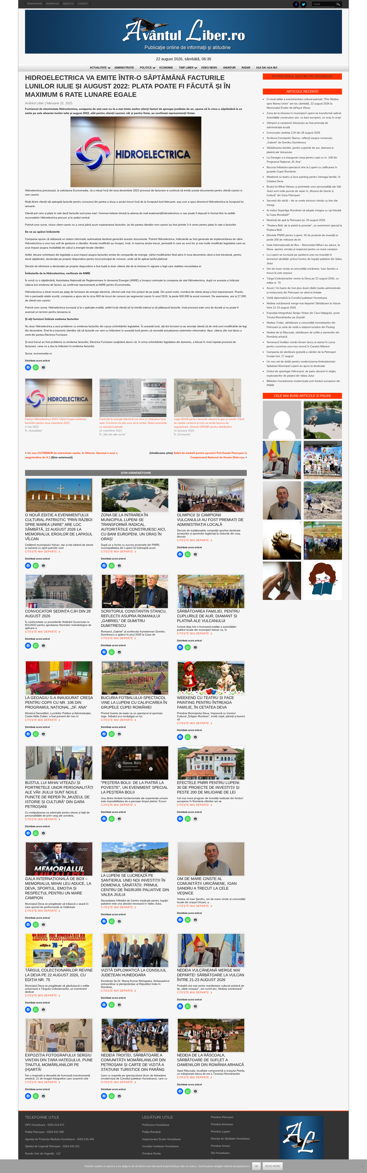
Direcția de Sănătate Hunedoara (230, 1138)
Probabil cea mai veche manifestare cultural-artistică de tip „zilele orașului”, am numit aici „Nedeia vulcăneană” (210, 987)
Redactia (68, 3)
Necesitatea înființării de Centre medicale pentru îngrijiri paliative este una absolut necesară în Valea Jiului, (134, 902)
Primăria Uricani (220, 1145)
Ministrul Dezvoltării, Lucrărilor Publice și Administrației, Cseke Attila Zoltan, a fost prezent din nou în (58, 715)
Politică (146, 67)
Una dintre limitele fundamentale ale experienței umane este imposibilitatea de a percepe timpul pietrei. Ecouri (134, 800)
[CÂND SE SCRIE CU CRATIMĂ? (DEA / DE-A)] (323, 581)
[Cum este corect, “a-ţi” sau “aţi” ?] (282, 420)
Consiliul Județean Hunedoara (160, 1146)
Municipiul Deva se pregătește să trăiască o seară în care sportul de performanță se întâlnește (57, 905)
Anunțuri (229, 67)
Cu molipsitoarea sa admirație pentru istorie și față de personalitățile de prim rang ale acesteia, (57, 814)
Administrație (124, 67)
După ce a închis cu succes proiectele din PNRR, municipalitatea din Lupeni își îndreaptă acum (130, 546)
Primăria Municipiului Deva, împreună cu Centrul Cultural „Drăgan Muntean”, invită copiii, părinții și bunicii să (211, 716)
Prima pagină (34, 3)
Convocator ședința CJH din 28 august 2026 (293, 132)
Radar (246, 67)
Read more (272, 1166)
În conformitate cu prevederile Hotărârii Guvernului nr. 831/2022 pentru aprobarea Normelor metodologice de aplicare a (58, 625)
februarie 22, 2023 (59, 103)
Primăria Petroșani (222, 1117)
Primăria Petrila (151, 1153)
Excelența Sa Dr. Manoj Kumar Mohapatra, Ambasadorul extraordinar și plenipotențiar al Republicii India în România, (135, 984)
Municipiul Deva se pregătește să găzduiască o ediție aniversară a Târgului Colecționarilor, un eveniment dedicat (57, 988)
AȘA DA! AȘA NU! (266, 67)
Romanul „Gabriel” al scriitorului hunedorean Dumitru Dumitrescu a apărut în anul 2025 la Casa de (133, 633)
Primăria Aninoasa (222, 1124)
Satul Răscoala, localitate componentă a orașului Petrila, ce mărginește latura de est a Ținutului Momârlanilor (211, 1072)
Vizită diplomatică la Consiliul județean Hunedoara (297, 297)
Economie (166, 67)
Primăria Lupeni (220, 1131)
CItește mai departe (41, 551)
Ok (256, 1166)
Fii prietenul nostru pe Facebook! (302, 76)
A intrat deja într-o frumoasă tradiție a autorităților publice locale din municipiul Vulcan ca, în (206, 628)
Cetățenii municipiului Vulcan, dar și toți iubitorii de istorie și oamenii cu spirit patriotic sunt (59, 546)
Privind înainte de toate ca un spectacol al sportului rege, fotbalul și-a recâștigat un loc (131, 715)
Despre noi (52, 3)
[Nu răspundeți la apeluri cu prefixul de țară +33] (282, 581)
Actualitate (98, 67)
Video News (209, 67)
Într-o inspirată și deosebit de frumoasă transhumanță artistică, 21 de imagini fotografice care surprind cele (57, 1077)
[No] (362, 1166)
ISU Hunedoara (220, 1152)
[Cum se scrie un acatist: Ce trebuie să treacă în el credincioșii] (282, 541)
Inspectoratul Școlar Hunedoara (161, 1139)
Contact (83, 3)
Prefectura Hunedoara (155, 1124)
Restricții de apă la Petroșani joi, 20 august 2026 (296, 220)
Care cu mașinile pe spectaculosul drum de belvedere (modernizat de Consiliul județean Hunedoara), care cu (134, 1077)
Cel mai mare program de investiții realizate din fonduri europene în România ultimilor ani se (210, 800)
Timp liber (186, 67)
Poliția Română (151, 1131)
